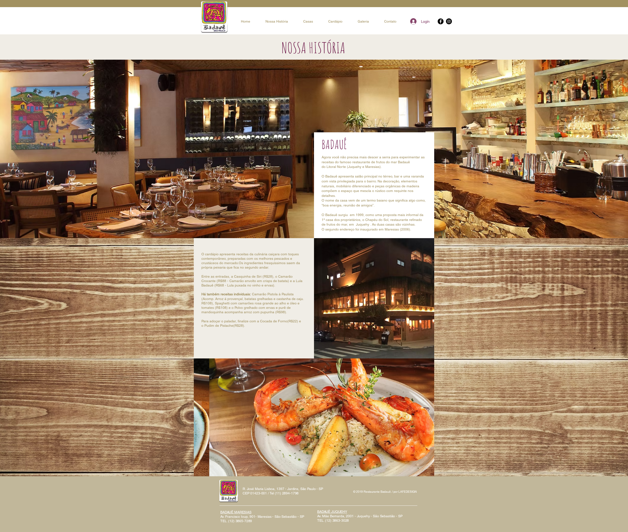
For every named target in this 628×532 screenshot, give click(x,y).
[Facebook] (441, 21)
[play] (422, 362)
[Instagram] (449, 21)
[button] (314, 417)
